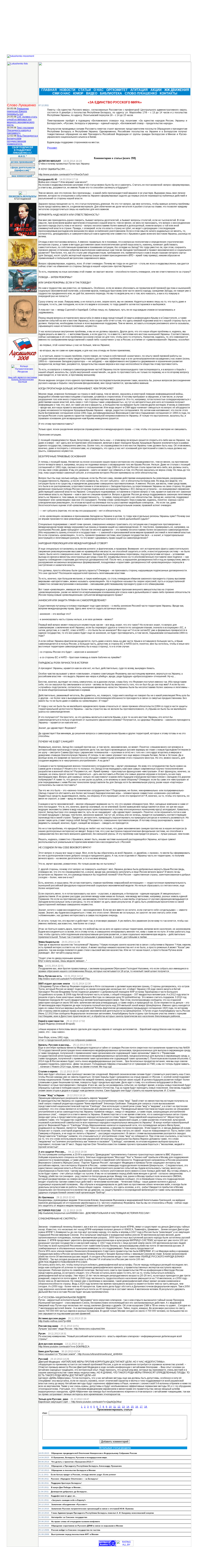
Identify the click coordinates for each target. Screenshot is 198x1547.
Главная (49, 90)
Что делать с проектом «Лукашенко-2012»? (72, 1462)
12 (119, 1406)
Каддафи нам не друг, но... (64, 1496)
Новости (68, 90)
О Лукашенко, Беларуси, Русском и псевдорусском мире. (79, 1457)
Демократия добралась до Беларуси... (69, 1492)
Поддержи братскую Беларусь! (66, 1483)
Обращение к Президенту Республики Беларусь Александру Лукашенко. (86, 1466)
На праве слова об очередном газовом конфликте (75, 1521)
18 (146, 1406)
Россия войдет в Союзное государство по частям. (76, 1530)
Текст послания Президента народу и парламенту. (20, 130)
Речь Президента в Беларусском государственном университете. (22, 139)
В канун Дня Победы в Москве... (66, 1487)
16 (137, 1406)
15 (132, 1406)
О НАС (99, 90)
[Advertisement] (99, 27)
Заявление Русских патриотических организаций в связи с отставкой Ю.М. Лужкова (92, 1509)
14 (128, 1406)
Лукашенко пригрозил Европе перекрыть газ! (18, 111)
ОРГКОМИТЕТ (117, 90)
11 (114, 1406)
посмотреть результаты (22, 196)
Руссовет (52, 147)
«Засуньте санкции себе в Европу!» (68, 1500)
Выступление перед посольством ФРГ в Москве (75, 1534)
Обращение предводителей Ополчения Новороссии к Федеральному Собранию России (94, 1453)
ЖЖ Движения (177, 90)
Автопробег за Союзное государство (69, 1517)
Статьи (85, 90)
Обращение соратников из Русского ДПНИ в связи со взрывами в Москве (87, 1526)
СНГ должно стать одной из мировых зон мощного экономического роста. (22, 120)
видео (92, 93)
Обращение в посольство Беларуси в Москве (73, 1470)
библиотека (111, 93)
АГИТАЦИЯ (139, 90)
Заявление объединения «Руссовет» (69, 1504)
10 (110, 1406)
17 (141, 1406)
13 (123, 1406)
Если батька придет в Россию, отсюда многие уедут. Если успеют (83, 1474)
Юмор (78, 93)
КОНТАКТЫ (169, 93)
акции (156, 90)
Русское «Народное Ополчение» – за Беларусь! (74, 1479)
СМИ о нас (61, 93)
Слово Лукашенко (141, 93)
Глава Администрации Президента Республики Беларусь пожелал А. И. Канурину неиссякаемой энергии (102, 1513)
